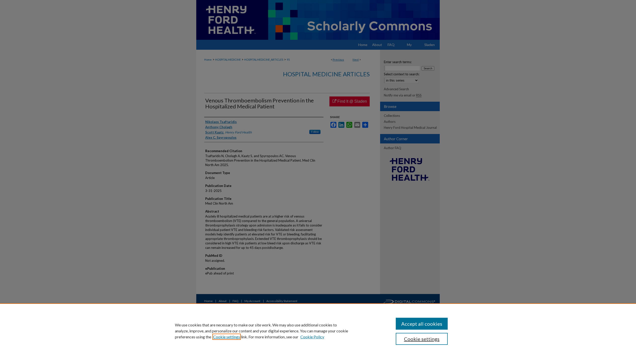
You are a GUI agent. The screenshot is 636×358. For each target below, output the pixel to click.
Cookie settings (226, 336)
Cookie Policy (312, 336)
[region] (318, 330)
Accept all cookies (421, 324)
